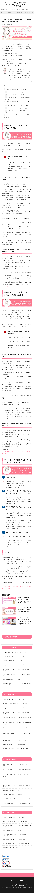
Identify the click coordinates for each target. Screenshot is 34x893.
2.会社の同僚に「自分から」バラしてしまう (16, 94)
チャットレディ (11, 12)
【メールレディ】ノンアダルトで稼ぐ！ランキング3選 (15, 652)
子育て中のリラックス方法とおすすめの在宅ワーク (14, 794)
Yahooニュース (6, 286)
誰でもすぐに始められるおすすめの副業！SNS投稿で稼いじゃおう (17, 749)
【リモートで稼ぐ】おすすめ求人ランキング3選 (13, 656)
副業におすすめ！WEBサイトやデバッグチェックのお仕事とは (16, 733)
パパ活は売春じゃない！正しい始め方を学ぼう (13, 830)
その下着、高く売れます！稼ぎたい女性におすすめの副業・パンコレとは (17, 664)
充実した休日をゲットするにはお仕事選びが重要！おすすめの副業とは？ (17, 786)
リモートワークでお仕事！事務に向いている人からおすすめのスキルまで (17, 723)
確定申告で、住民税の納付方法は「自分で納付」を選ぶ (17, 111)
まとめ (6, 117)
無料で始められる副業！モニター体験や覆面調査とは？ (15, 744)
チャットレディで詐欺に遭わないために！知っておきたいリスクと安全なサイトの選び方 (24, 600)
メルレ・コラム (24, 9)
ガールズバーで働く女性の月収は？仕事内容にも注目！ (15, 821)
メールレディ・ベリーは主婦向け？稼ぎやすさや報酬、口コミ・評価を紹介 (17, 670)
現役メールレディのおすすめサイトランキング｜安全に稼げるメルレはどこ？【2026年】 (17, 684)
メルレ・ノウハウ (16, 9)
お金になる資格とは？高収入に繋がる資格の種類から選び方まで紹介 (17, 765)
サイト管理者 (21, 880)
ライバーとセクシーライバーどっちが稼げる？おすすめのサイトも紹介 (17, 718)
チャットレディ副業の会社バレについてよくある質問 (16, 114)
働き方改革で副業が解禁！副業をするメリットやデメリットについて (17, 780)
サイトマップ (12, 880)
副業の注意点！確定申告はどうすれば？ (11, 790)
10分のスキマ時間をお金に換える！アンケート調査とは (15, 703)
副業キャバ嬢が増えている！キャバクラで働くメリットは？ (16, 843)
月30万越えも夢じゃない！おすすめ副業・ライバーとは (15, 740)
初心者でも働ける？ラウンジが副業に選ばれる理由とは (15, 839)
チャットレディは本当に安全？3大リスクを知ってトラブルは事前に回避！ (24, 609)
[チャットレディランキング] (6, 866)
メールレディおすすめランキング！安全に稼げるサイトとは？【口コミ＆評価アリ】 (17, 4)
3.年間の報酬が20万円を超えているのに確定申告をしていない (17, 98)
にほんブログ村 (5, 858)
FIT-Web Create (15, 889)
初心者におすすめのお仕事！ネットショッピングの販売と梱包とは (17, 728)
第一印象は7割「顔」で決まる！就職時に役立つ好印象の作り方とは (16, 798)
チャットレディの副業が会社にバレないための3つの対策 (16, 102)
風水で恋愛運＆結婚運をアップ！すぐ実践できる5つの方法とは (16, 803)
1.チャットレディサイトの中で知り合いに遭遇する (18, 92)
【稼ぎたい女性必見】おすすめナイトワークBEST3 (14, 660)
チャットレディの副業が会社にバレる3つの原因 (15, 89)
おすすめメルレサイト (6, 9)
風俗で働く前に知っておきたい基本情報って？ (13, 847)
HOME (4, 12)
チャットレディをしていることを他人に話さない (17, 108)
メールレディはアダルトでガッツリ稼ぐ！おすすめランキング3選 (16, 675)
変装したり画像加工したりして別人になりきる (17, 105)
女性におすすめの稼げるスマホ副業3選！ (12, 679)
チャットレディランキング (7, 867)
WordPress (27, 889)
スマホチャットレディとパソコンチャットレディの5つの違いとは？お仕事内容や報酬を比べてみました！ (24, 621)
